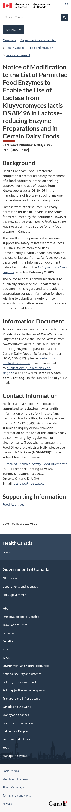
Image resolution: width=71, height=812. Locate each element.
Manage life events (15, 756)
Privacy (7, 804)
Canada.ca (9, 40)
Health (7, 649)
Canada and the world (17, 707)
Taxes (6, 658)
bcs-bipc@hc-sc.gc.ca (28, 483)
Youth (6, 748)
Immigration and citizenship (21, 617)
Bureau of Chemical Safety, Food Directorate (35, 464)
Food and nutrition (41, 48)
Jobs (5, 608)
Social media (11, 771)
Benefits (8, 641)
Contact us (10, 552)
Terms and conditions (17, 795)
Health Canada (15, 48)
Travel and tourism (15, 625)
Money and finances (16, 715)
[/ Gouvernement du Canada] (27, 5)
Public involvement (18, 55)
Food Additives (13, 504)
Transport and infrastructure (21, 698)
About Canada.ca (14, 787)
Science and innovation (18, 723)
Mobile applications (15, 779)
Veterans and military (17, 739)
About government (15, 595)
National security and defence (22, 674)
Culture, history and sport (19, 682)
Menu (11, 29)
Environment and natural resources (26, 666)
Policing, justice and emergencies (24, 690)
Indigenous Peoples (15, 731)
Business (8, 633)
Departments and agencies (38, 40)
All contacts (10, 578)
